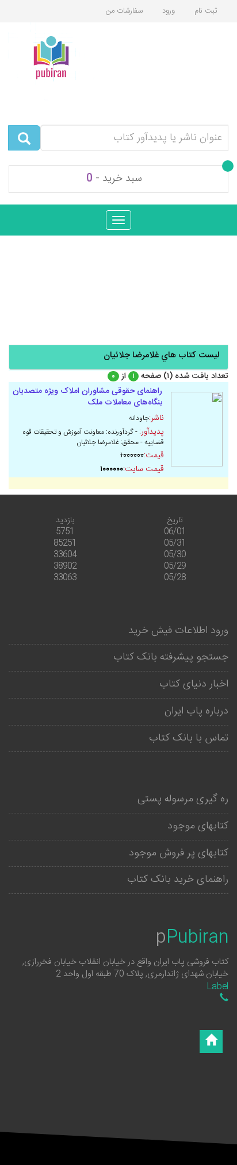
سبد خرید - (114, 178)
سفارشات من (124, 11)
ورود (168, 11)
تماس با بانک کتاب (188, 738)
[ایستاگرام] (211, 1041)
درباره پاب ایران (196, 711)
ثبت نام (205, 11)
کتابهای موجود (197, 826)
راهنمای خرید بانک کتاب (177, 879)
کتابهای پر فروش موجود (178, 853)
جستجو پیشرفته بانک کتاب (170, 657)
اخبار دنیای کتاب (193, 684)
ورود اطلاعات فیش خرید (178, 630)
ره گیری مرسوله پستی (182, 799)
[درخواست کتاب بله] (224, 999)
